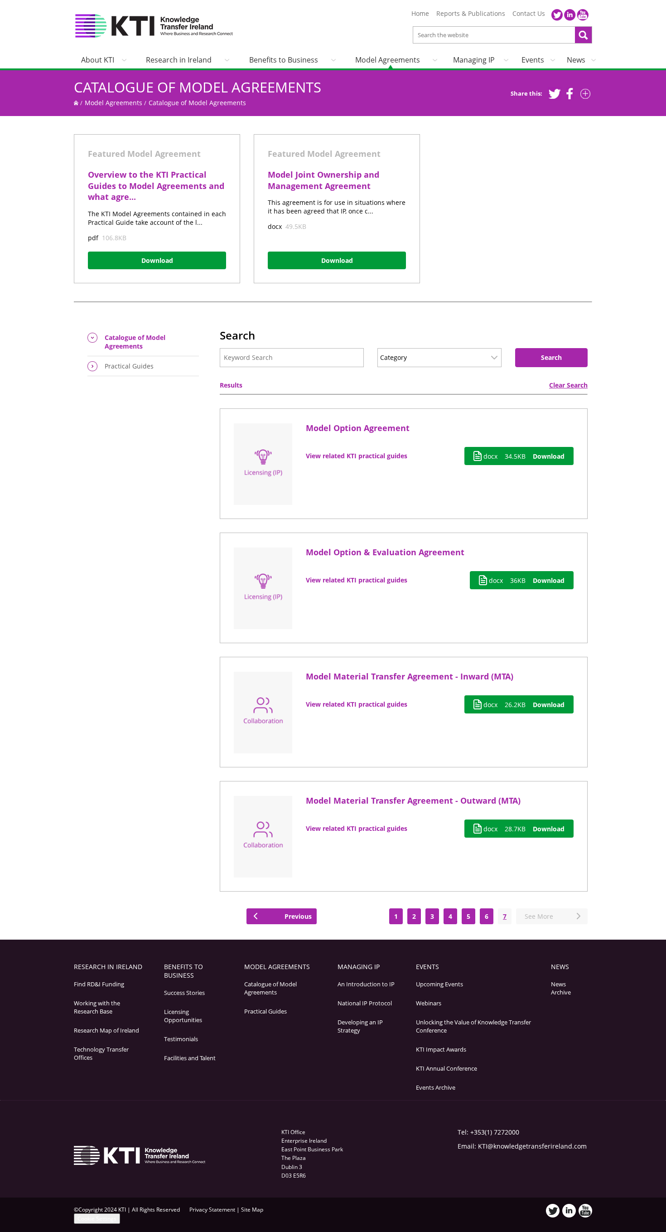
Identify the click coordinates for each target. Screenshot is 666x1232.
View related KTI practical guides (356, 455)
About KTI (97, 60)
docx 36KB (526, 580)
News (576, 60)
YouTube (583, 15)
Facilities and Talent (190, 1058)
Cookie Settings (96, 1218)
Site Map (252, 1209)
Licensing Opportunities (183, 1016)
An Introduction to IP (366, 984)
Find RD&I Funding (99, 984)
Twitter (557, 15)
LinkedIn (570, 15)
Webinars (428, 1003)
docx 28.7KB (523, 829)
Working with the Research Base (97, 1007)
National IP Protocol (365, 1003)
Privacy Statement (212, 1209)
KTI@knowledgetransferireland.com (532, 1146)
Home (420, 13)
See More (537, 916)
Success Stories (184, 993)
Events (532, 60)
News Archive (561, 988)
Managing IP (474, 60)
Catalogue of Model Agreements (197, 87)
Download (157, 260)
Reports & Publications (470, 13)
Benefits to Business (283, 60)
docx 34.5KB (523, 456)
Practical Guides (129, 366)
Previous (296, 916)
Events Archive (435, 1087)
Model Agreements (387, 60)
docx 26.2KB (523, 704)
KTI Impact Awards (441, 1049)
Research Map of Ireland (106, 1030)
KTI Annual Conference (446, 1068)
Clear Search (568, 385)
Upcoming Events (439, 984)
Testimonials (181, 1039)
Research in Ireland (179, 60)
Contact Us (528, 13)
